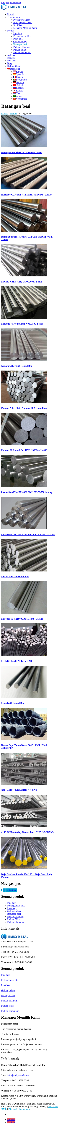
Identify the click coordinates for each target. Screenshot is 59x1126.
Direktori (12, 1109)
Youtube (11, 1122)
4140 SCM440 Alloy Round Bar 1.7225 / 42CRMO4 (27, 832)
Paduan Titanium (21, 47)
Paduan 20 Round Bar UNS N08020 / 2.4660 (24, 450)
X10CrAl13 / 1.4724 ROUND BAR (19, 790)
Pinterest (11, 1119)
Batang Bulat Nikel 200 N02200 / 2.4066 (21, 152)
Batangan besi (20, 44)
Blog (9, 63)
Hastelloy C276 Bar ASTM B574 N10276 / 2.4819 (26, 194)
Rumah (10, 14)
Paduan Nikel (19, 49)
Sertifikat (17, 25)
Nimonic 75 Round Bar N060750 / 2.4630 (22, 323)
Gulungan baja (20, 41)
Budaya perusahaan (22, 22)
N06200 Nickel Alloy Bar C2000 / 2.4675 (21, 281)
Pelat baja (18, 39)
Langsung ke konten (11, 2)
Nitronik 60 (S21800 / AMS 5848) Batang (22, 618)
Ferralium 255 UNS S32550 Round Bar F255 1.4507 (28, 534)
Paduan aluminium (22, 52)
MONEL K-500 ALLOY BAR (16, 661)
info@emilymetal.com (18, 946)
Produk (10, 30)
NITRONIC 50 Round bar (15, 576)
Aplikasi (11, 55)
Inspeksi (11, 58)
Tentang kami (13, 17)
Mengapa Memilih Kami (25, 28)
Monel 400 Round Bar (12, 703)
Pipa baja (17, 33)
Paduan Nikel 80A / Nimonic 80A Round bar (24, 408)
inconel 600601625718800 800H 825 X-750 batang (26, 492)
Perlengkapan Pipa (22, 36)
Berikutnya (11, 890)
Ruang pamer (25, 1109)
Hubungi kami (14, 66)
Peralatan (11, 60)
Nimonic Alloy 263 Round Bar (16, 366)
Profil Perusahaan (21, 19)
